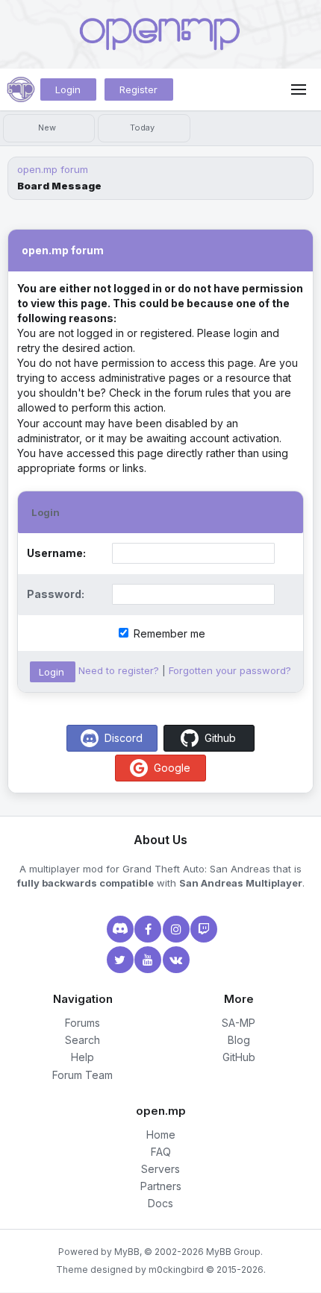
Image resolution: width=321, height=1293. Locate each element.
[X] (119, 959)
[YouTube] (146, 959)
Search (82, 1040)
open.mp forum (52, 169)
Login (68, 89)
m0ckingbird (176, 1269)
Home (160, 1134)
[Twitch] (202, 929)
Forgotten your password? (230, 670)
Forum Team (82, 1075)
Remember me (168, 633)
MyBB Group (233, 1251)
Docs (160, 1203)
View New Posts (49, 128)
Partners (160, 1186)
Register (138, 89)
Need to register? (118, 670)
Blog (239, 1040)
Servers (160, 1169)
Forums (82, 1022)
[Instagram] (175, 929)
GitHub (238, 1057)
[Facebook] (146, 929)
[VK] (175, 959)
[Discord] (119, 929)
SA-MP (238, 1022)
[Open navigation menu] (298, 89)
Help (82, 1057)
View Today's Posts (144, 128)
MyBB (127, 1251)
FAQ (161, 1151)
